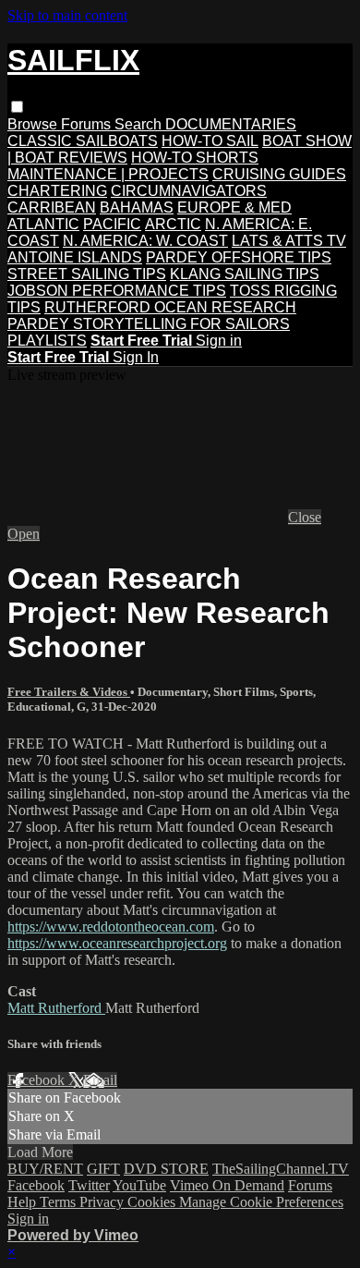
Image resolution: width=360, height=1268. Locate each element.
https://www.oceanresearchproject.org (117, 943)
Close (304, 517)
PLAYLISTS (47, 340)
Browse (34, 124)
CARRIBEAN (51, 207)
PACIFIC (112, 224)
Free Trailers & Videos (68, 692)
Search (139, 124)
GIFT (103, 1169)
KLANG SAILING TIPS (244, 274)
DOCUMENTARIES (230, 124)
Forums (87, 124)
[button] (17, 107)
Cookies (153, 1202)
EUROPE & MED (234, 207)
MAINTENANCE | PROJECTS (108, 174)
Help (23, 1202)
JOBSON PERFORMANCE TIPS (116, 291)
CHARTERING (57, 191)
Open (23, 534)
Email (100, 1080)
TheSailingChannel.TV (280, 1169)
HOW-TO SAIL (210, 141)
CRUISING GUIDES (279, 174)
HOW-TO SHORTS (194, 157)
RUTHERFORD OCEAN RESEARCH (170, 307)
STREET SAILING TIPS (86, 274)
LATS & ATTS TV (289, 241)
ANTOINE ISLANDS (74, 257)
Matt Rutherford (56, 1008)
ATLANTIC (43, 224)
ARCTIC (173, 224)
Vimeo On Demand (227, 1185)
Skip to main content (67, 15)
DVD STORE (166, 1169)
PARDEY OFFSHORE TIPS (238, 257)
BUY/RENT (45, 1169)
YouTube (139, 1185)
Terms (59, 1202)
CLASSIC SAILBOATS (82, 141)
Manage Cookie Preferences (261, 1202)
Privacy (103, 1202)
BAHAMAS (137, 207)
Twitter (89, 1185)
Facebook (37, 1080)
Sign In (136, 357)
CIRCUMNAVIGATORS (189, 191)
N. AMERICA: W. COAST (145, 241)
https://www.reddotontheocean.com (110, 926)
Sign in (219, 340)
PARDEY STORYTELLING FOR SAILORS (148, 324)
